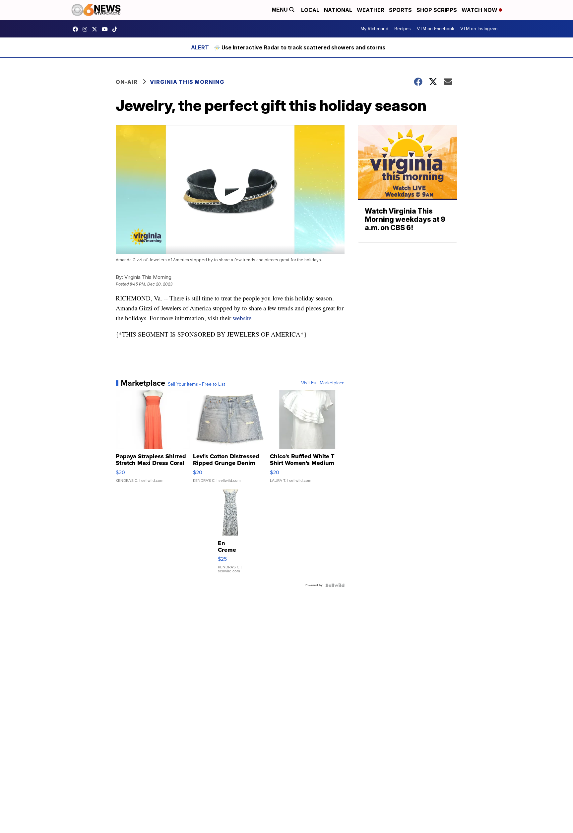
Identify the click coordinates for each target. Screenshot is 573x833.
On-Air (127, 82)
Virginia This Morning (187, 82)
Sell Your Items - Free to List (196, 384)
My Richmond (374, 28)
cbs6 (87, 29)
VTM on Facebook (435, 28)
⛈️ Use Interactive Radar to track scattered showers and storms (299, 47)
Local (310, 10)
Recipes (402, 28)
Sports (400, 10)
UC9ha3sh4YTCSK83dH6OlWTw (106, 29)
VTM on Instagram (478, 28)
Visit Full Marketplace (323, 383)
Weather (370, 10)
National (338, 10)
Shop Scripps (436, 10)
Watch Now (480, 10)
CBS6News (77, 29)
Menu (280, 10)
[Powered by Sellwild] (335, 585)
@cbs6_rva (116, 29)
